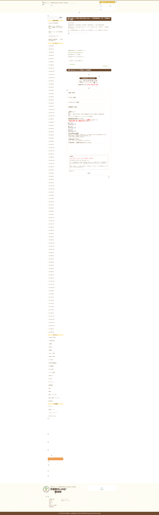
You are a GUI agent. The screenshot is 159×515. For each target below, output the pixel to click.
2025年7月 (51, 87)
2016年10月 (51, 325)
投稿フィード (52, 409)
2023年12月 (51, 147)
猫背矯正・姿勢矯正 (53, 505)
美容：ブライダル (53, 394)
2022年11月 (51, 163)
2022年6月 (51, 173)
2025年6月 (51, 90)
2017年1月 (51, 316)
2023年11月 (51, 151)
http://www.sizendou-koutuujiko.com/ (75, 52)
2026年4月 (51, 58)
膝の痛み (51, 401)
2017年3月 (51, 309)
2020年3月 (51, 214)
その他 (50, 379)
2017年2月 (51, 313)
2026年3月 (51, 61)
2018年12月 (51, 243)
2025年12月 (51, 71)
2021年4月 (51, 201)
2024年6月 (51, 128)
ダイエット (51, 382)
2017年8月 (51, 294)
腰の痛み (50, 502)
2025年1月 (51, 106)
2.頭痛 (50, 343)
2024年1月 (51, 144)
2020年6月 (51, 211)
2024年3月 (51, 138)
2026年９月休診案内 (53, 23)
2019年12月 (51, 220)
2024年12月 (51, 109)
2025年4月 (51, 96)
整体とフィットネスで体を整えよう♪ (56, 32)
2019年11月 (51, 224)
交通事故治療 (51, 499)
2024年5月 (51, 131)
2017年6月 (51, 300)
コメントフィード (53, 412)
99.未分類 (51, 369)
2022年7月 (51, 170)
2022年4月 (51, 179)
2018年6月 (51, 262)
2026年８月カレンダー (54, 36)
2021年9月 (51, 192)
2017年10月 (51, 287)
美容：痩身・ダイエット (54, 398)
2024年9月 (51, 119)
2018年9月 (51, 252)
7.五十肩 (51, 359)
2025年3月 (51, 100)
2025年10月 (51, 77)
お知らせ (51, 375)
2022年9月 (51, 166)
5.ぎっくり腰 (52, 353)
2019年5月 (51, 233)
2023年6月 (51, 157)
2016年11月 (51, 322)
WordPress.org (52, 416)
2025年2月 (51, 103)
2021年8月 (51, 195)
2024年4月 (51, 135)
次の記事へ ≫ (106, 65)
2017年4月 (51, 306)
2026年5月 (51, 55)
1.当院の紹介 (52, 340)
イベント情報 (52, 372)
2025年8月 (51, 84)
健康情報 (51, 385)
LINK (99, 513)
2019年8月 (51, 230)
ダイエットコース (64, 499)
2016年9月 (51, 329)
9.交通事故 (51, 366)
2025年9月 (51, 81)
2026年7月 (51, 49)
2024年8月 (51, 122)
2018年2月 (51, 275)
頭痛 (50, 503)
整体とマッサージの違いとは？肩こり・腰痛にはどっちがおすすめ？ (56, 27)
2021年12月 (51, 185)
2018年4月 (51, 268)
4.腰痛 (50, 350)
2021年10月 (51, 189)
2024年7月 (51, 125)
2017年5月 (51, 303)
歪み (50, 388)
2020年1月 (51, 217)
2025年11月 (51, 74)
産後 (50, 391)
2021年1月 (51, 205)
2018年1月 (51, 278)
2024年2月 (51, 141)
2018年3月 (51, 271)
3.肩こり (51, 347)
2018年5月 (51, 265)
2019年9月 (51, 227)
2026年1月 (51, 68)
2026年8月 (51, 46)
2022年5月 (51, 176)
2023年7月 (51, 154)
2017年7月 (51, 297)
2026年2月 (51, 65)
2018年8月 (51, 255)
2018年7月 (51, 259)
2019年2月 (51, 240)
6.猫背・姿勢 (52, 356)
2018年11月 (51, 246)
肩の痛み (50, 500)
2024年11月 (51, 112)
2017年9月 (51, 290)
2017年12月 (51, 281)
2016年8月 (51, 332)
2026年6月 (51, 52)
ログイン (51, 406)
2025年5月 (51, 93)
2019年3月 (51, 236)
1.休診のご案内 (52, 337)
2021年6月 (51, 198)
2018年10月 (51, 249)
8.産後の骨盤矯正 (53, 363)
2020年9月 (51, 208)
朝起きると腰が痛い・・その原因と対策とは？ (56, 40)
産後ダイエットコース (65, 500)
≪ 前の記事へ (72, 64)
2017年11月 (51, 284)
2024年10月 (51, 116)
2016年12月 (51, 319)
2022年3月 (51, 182)
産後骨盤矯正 (51, 506)
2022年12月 (51, 160)
